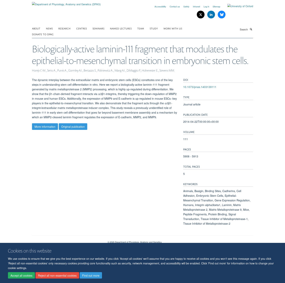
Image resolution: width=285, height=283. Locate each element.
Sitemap (216, 6)
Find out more (90, 275)
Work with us (172, 28)
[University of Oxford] (237, 6)
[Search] (251, 29)
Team (140, 28)
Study (154, 28)
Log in (206, 6)
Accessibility (160, 6)
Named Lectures (121, 28)
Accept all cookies (21, 275)
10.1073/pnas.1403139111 (199, 87)
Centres (81, 28)
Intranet (196, 6)
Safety (186, 6)
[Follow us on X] (201, 14)
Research (64, 28)
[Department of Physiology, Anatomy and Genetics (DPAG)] (66, 3)
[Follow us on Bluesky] (221, 14)
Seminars (98, 28)
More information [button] (45, 127)
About (36, 28)
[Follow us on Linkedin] (211, 14)
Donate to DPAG (43, 34)
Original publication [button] (73, 127)
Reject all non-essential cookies (57, 275)
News (49, 28)
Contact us (175, 6)
